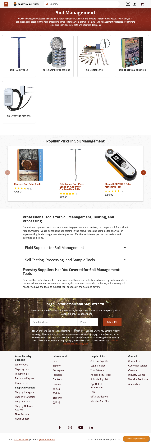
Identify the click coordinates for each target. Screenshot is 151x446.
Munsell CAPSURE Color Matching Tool (118, 185)
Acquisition (134, 384)
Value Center (22, 418)
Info (55, 361)
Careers (132, 370)
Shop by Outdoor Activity (24, 408)
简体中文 (57, 393)
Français (57, 374)
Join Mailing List (99, 379)
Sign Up (112, 322)
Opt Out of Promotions (97, 386)
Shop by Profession (25, 397)
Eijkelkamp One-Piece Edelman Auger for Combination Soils (71, 187)
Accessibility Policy (101, 374)
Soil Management (76, 13)
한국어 (56, 402)
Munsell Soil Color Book (27, 184)
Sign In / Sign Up (99, 361)
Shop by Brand (22, 401)
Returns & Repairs (24, 378)
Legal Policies (98, 365)
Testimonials (22, 373)
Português (58, 370)
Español (57, 365)
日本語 (56, 388)
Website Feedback (138, 379)
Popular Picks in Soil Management (75, 141)
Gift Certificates (99, 396)
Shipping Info (22, 369)
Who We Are (21, 364)
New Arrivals (22, 414)
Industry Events (136, 374)
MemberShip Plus (100, 401)
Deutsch (57, 379)
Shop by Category (24, 392)
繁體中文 (57, 397)
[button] (7, 172)
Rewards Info (22, 383)
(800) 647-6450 (47, 439)
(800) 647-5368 (20, 439)
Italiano (57, 384)
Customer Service (137, 365)
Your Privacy (97, 370)
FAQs (93, 392)
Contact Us (134, 361)
